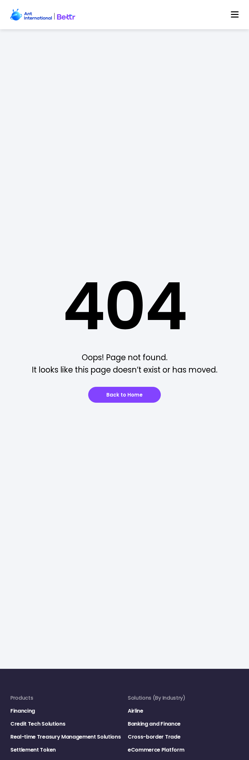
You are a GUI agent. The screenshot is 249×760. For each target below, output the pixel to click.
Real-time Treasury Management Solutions (65, 737)
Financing (22, 711)
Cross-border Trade (154, 737)
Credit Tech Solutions (37, 724)
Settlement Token (33, 750)
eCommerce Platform (156, 750)
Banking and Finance (154, 724)
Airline (135, 711)
